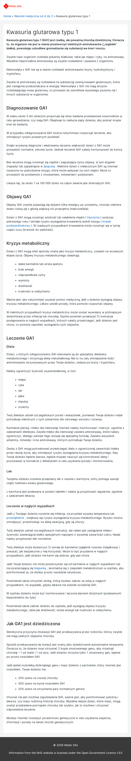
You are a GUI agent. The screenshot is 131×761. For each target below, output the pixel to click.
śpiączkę (49, 166)
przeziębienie (15, 517)
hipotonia (93, 217)
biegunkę (40, 568)
